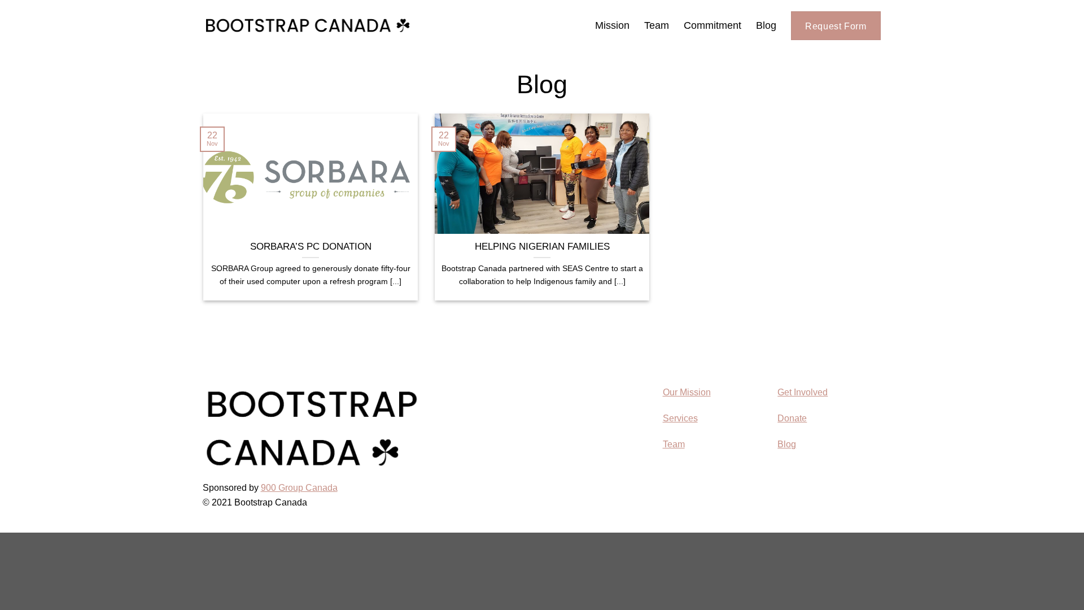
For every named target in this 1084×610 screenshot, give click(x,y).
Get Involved (802, 392)
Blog (766, 25)
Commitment (712, 25)
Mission (612, 25)
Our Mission (687, 392)
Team (656, 25)
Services (680, 418)
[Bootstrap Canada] (307, 25)
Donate (792, 418)
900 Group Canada (299, 488)
